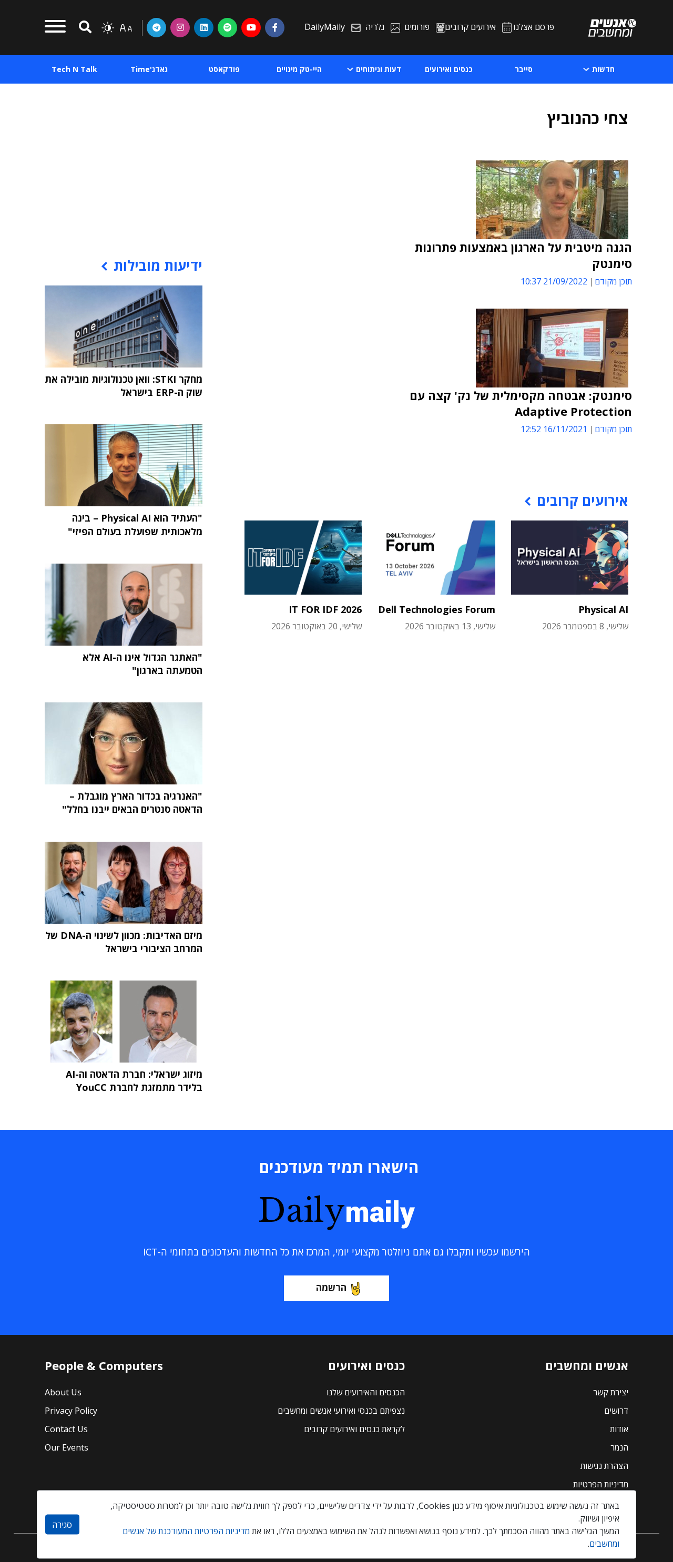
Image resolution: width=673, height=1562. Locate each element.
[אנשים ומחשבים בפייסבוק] (275, 27)
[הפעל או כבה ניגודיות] (108, 28)
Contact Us (66, 1429)
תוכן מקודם (613, 281)
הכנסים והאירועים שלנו (366, 1392)
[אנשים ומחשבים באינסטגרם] (180, 27)
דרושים (616, 1410)
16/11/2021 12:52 (554, 429)
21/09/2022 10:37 (554, 281)
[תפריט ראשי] (55, 28)
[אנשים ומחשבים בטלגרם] (156, 27)
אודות (619, 1429)
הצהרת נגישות (604, 1466)
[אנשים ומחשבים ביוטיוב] (251, 27)
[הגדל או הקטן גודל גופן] (126, 28)
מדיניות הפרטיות (600, 1484)
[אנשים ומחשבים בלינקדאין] (204, 27)
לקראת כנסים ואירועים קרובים (354, 1429)
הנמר (619, 1447)
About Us (63, 1392)
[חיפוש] (83, 27)
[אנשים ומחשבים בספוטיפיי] (227, 27)
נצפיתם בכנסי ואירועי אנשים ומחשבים (341, 1410)
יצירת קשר (610, 1392)
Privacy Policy (71, 1410)
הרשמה (331, 1287)
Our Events (66, 1447)
